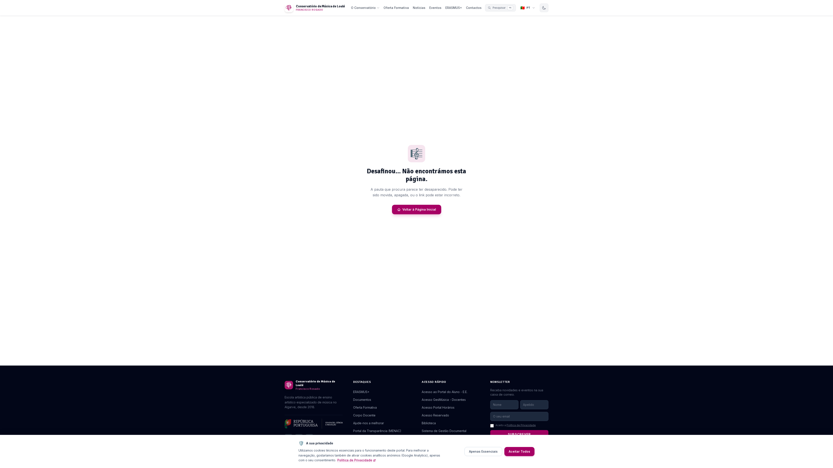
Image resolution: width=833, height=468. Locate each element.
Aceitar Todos (519, 451)
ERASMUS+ (453, 8)
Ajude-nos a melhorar (368, 423)
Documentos (362, 399)
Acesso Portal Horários (438, 407)
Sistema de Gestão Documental (444, 431)
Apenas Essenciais (483, 451)
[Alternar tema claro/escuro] (544, 7)
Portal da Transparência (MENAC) (377, 431)
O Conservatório (363, 8)
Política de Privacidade (521, 425)
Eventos (435, 8)
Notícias (419, 8)
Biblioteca (429, 423)
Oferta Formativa (396, 8)
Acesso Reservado (435, 415)
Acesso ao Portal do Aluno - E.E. (444, 392)
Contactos (474, 8)
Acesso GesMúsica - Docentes (444, 399)
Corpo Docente (364, 415)
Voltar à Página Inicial (419, 209)
